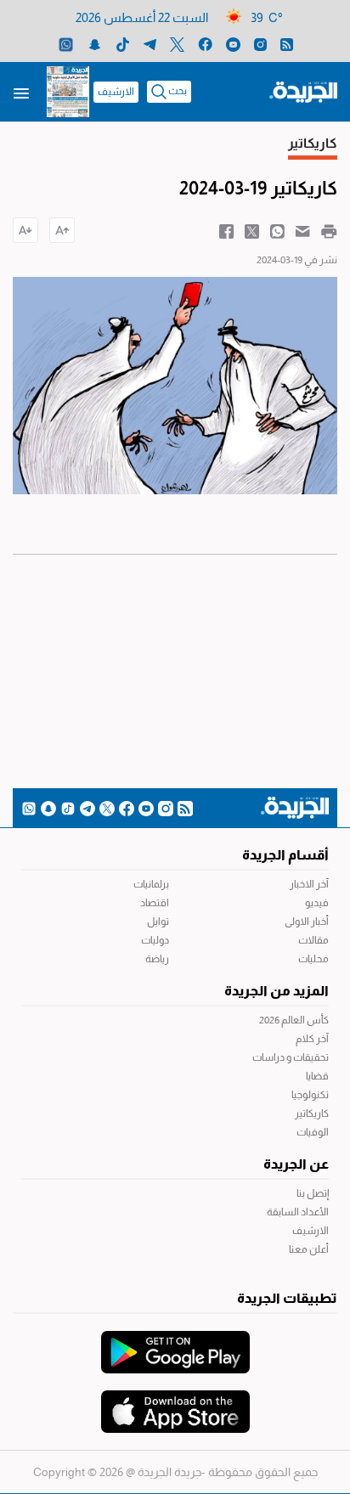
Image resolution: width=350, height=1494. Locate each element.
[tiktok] (123, 44)
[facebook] (205, 44)
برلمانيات (151, 884)
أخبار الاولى (307, 921)
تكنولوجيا (310, 1095)
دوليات (155, 940)
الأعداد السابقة (298, 1212)
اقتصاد (154, 903)
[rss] (286, 44)
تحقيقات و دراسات (290, 1057)
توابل (158, 921)
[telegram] (150, 44)
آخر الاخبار (309, 884)
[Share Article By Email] (303, 230)
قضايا (317, 1076)
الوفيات (312, 1132)
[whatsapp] (66, 44)
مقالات (313, 940)
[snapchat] (95, 44)
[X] (177, 44)
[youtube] (233, 44)
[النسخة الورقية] (68, 91)
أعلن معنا (309, 1249)
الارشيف (116, 92)
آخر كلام (312, 1039)
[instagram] (260, 44)
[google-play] (175, 1343)
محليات (313, 959)
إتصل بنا (312, 1193)
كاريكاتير (312, 1113)
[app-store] (175, 1403)
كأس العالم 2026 (294, 1020)
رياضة (157, 959)
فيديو (317, 903)
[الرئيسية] (303, 91)
